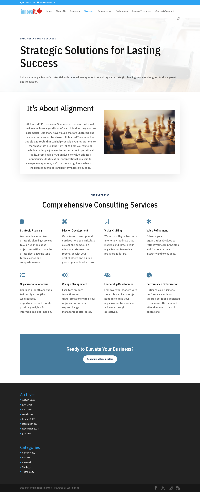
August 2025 (28, 399)
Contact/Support (164, 11)
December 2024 (30, 423)
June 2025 (27, 404)
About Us (61, 11)
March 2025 (28, 414)
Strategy (89, 11)
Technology (121, 11)
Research (75, 11)
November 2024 (30, 428)
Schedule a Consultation (100, 359)
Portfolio (26, 457)
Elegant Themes (42, 487)
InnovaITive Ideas (141, 11)
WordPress (73, 487)
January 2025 (28, 418)
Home (48, 11)
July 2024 (26, 433)
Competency (104, 11)
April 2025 (27, 409)
